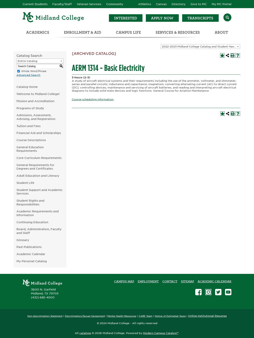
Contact (169, 281)
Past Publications (28, 247)
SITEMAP (187, 281)
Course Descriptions (31, 140)
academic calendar (214, 281)
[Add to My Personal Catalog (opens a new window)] (222, 55)
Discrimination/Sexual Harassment (85, 316)
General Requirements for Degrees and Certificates (35, 166)
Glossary (22, 240)
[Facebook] (198, 292)
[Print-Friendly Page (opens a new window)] (232, 55)
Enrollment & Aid (82, 32)
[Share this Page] (227, 55)
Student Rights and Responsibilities (30, 202)
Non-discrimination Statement (45, 316)
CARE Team (145, 316)
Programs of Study (30, 108)
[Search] (227, 17)
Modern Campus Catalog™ (160, 333)
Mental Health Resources (121, 316)
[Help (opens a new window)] (238, 55)
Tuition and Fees (28, 126)
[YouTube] (228, 292)
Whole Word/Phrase (33, 71)
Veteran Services (89, 4)
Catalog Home (27, 86)
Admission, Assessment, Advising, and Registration (35, 117)
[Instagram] (208, 292)
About (221, 32)
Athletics (144, 4)
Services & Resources (178, 32)
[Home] (53, 18)
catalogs (85, 333)
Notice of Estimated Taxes (170, 316)
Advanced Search (28, 75)
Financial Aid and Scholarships (38, 133)
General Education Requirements (30, 149)
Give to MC (198, 4)
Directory (179, 4)
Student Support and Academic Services (39, 191)
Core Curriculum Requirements (39, 158)
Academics (37, 32)
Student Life (25, 182)
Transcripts (200, 18)
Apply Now (162, 18)
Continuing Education (32, 222)
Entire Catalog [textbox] (27, 61)
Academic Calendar (30, 254)
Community (114, 4)
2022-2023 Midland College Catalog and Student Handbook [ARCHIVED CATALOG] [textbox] (201, 46)
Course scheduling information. (93, 99)
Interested (125, 18)
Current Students (35, 4)
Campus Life (128, 32)
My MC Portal (221, 4)
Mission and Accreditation (35, 101)
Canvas (161, 4)
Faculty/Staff (62, 4)
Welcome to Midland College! (38, 94)
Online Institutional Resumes (207, 315)
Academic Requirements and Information (37, 213)
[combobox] (200, 46)
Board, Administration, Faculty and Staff (39, 231)
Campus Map (124, 281)
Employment (148, 281)
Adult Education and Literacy (37, 175)
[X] (218, 292)
